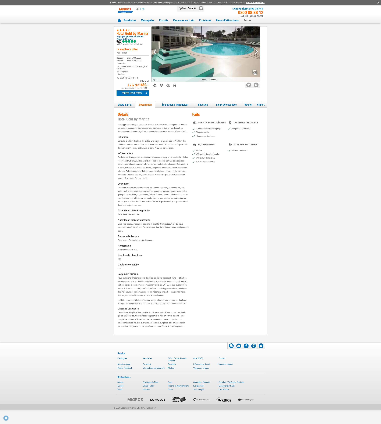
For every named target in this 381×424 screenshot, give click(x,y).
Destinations (124, 377)
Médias (171, 368)
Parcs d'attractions (227, 20)
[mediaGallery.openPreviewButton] (206, 54)
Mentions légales (226, 364)
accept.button (378, 2)
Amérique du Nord (150, 382)
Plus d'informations (255, 2)
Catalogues (122, 358)
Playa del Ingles (125, 39)
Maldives (146, 389)
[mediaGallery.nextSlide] (256, 51)
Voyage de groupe (201, 368)
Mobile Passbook (124, 368)
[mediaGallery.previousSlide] (155, 51)
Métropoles (147, 20)
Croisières (205, 20)
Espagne (121, 36)
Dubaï (119, 389)
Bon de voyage (123, 364)
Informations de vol (201, 364)
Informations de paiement (154, 368)
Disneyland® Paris (227, 386)
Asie (170, 382)
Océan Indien (148, 386)
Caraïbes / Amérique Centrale (231, 382)
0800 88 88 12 (250, 12)
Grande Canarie (135, 36)
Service (121, 353)
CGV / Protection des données (177, 359)
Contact (222, 358)
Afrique (120, 382)
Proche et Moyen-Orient (178, 386)
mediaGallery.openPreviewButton (255, 72)
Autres (247, 20)
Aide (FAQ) (198, 358)
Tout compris (198, 389)
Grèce (170, 389)
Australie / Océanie (201, 382)
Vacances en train (183, 20)
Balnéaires (130, 20)
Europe (120, 386)
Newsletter (147, 358)
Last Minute (224, 389)
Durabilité (172, 364)
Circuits (163, 20)
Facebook (147, 364)
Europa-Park (198, 386)
